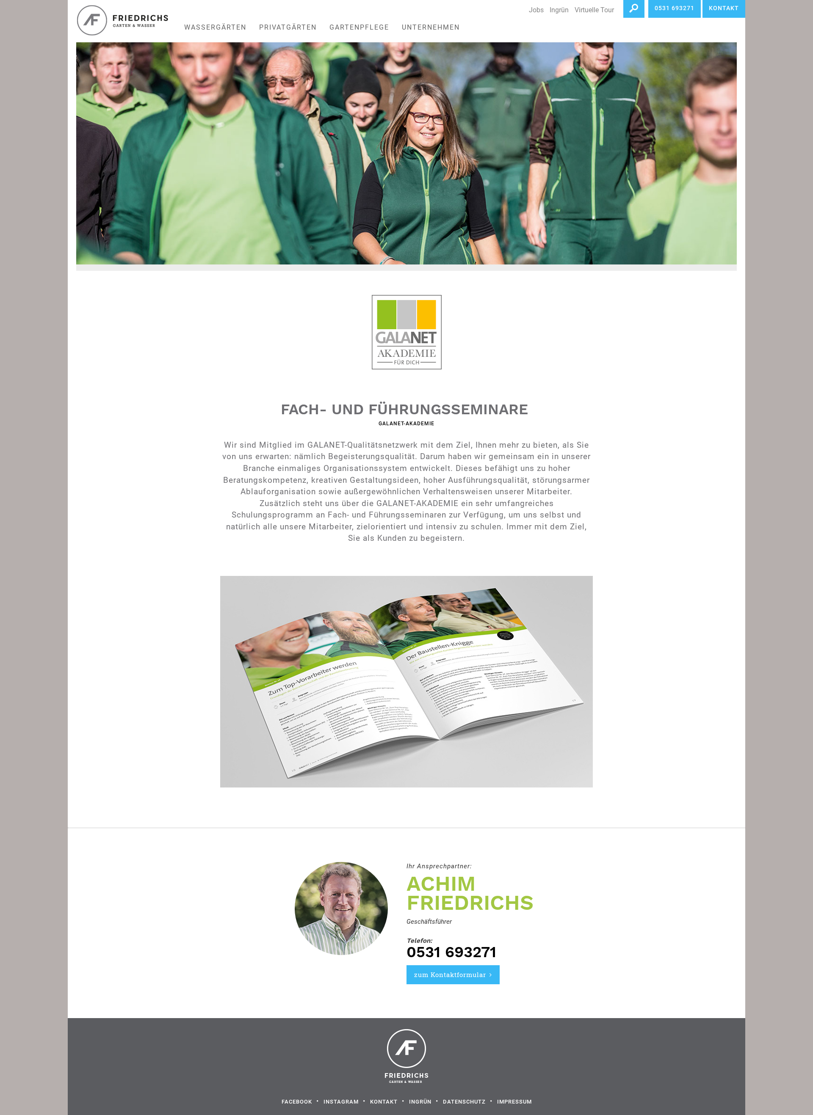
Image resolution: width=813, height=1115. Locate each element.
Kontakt (384, 1101)
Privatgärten (288, 27)
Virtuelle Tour (594, 10)
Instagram (341, 1101)
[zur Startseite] (121, 21)
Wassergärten (215, 27)
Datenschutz (464, 1101)
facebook (297, 1101)
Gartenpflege (359, 27)
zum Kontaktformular (450, 974)
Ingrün (559, 10)
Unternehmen (431, 27)
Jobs (536, 10)
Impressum (514, 1101)
